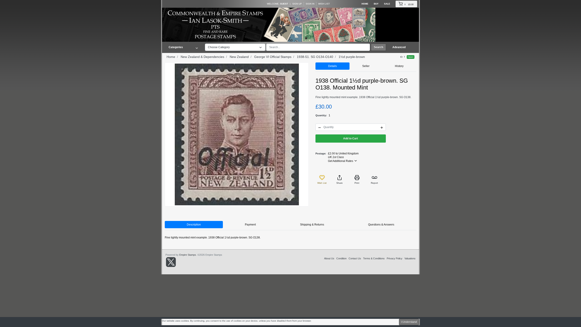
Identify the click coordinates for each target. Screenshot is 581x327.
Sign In (310, 3)
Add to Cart (350, 138)
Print (357, 183)
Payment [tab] (250, 224)
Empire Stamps (187, 254)
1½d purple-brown (352, 57)
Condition (341, 258)
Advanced (399, 47)
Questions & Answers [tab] (381, 224)
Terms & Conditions (374, 258)
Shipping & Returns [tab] (312, 224)
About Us (329, 258)
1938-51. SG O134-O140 (315, 57)
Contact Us (355, 258)
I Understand (409, 322)
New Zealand (239, 57)
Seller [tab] (365, 66)
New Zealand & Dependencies (202, 57)
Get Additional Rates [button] (341, 161)
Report (374, 183)
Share (339, 183)
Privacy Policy (394, 258)
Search (378, 47)
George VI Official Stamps (272, 57)
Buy (376, 3)
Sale (387, 3)
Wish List (324, 3)
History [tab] (399, 66)
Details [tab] (332, 66)
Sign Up (297, 3)
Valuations (410, 258)
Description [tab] (194, 224)
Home (365, 3)
